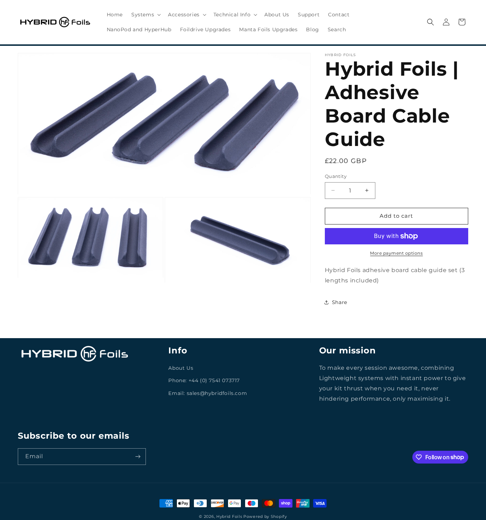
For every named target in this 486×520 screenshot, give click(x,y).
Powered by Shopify (265, 516)
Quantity (336, 176)
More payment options (396, 253)
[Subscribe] (138, 456)
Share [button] (339, 302)
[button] (145, 14)
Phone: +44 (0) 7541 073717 (204, 380)
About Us (180, 368)
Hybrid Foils (229, 516)
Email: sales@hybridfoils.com (207, 393)
